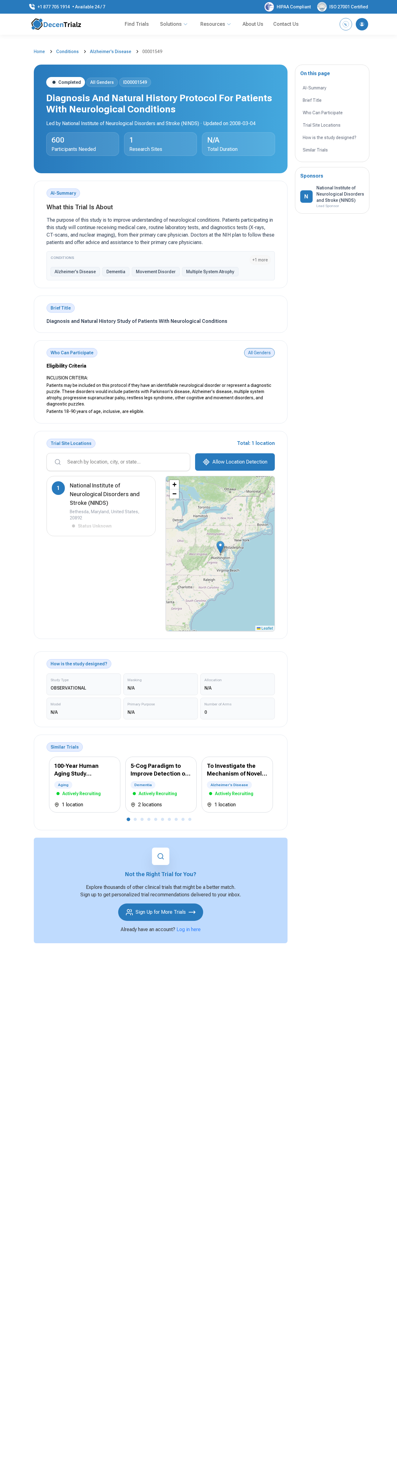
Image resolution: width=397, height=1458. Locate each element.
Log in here (188, 929)
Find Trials (137, 24)
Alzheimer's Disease (110, 51)
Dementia (115, 271)
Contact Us (286, 24)
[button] (220, 547)
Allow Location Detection (239, 462)
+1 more (260, 259)
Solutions (171, 24)
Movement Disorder (156, 271)
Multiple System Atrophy (210, 271)
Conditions (67, 51)
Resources (212, 24)
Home (39, 51)
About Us (253, 24)
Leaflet (267, 628)
